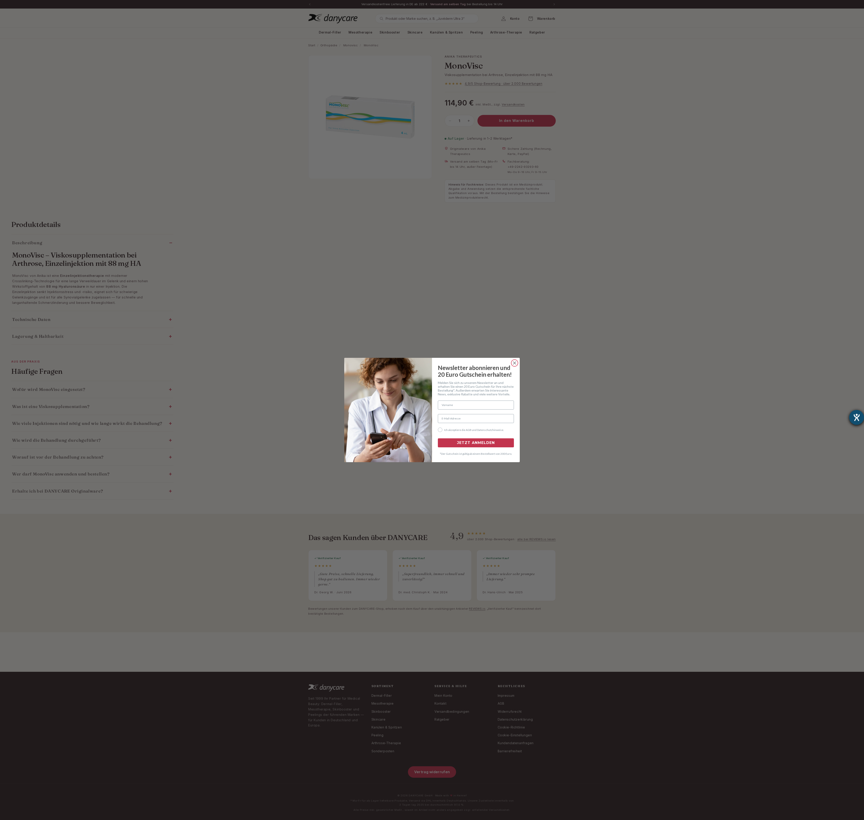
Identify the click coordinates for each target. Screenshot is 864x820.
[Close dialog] (514, 363)
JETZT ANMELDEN (476, 443)
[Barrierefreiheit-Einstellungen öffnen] (856, 417)
